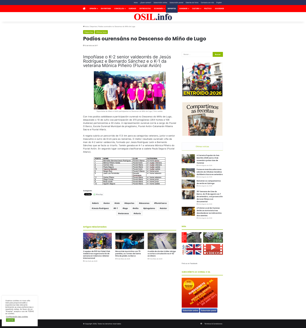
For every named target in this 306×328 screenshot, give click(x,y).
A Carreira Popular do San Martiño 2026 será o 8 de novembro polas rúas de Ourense (208, 159)
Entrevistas (145, 8)
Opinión (93, 8)
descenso (144, 203)
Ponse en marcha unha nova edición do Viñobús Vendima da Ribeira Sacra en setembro (210, 172)
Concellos (119, 8)
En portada (106, 8)
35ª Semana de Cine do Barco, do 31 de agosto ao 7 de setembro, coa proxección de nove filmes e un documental (210, 196)
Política (208, 8)
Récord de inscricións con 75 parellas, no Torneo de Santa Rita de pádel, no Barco (128, 253)
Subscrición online (160, 2)
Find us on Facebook (189, 263)
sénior (164, 208)
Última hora (101, 32)
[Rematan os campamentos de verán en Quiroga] (188, 184)
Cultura (195, 8)
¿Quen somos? (145, 2)
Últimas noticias (202, 146)
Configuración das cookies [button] (17, 317)
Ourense (132, 8)
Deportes (172, 8)
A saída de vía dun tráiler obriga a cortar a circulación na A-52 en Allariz (162, 253)
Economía (158, 8)
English (219, 2)
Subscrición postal (176, 2)
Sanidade (183, 8)
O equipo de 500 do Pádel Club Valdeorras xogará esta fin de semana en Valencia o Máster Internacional (96, 254)
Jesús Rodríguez (101, 208)
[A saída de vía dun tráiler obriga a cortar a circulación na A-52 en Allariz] (162, 241)
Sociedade (219, 8)
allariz (96, 203)
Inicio (136, 2)
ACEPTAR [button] (10, 320)
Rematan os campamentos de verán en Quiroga (209, 182)
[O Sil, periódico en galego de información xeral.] (153, 17)
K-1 (116, 208)
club (118, 203)
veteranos (124, 213)
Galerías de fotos (192, 2)
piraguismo (150, 208)
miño (136, 208)
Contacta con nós (207, 2)
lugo (126, 208)
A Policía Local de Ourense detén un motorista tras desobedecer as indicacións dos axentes (209, 212)
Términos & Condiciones (213, 324)
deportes (130, 203)
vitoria (138, 213)
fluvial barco (161, 203)
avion (107, 203)
